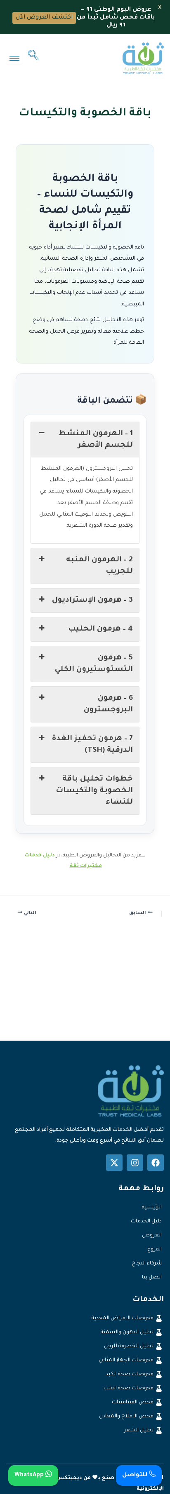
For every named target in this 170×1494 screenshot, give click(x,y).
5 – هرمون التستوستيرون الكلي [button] (94, 664)
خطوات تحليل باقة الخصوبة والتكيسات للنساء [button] (94, 791)
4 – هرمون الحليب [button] (100, 629)
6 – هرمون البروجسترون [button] (108, 704)
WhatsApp (29, 1475)
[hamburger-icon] (14, 58)
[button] (33, 58)
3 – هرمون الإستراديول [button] (92, 600)
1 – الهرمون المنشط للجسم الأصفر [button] (95, 440)
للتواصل (135, 1475)
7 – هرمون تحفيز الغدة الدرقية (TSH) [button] (92, 745)
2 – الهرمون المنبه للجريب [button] (99, 566)
